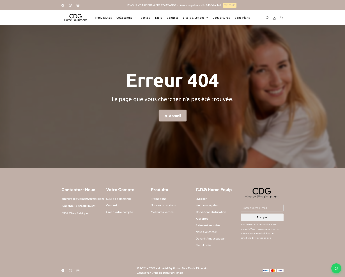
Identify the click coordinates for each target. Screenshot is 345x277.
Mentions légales (207, 205)
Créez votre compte (119, 212)
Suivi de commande (119, 199)
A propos (202, 219)
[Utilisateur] (274, 17)
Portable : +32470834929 (78, 206)
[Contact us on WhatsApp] (336, 268)
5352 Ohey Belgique (74, 213)
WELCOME (229, 5)
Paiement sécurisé (208, 225)
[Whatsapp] (70, 5)
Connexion (113, 205)
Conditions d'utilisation (211, 212)
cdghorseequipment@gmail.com (82, 199)
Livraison (201, 199)
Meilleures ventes (162, 212)
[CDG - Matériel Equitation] (75, 17)
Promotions (158, 199)
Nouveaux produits (163, 205)
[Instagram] (78, 5)
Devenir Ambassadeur (210, 238)
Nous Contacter (206, 232)
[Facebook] (62, 5)
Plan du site (203, 245)
